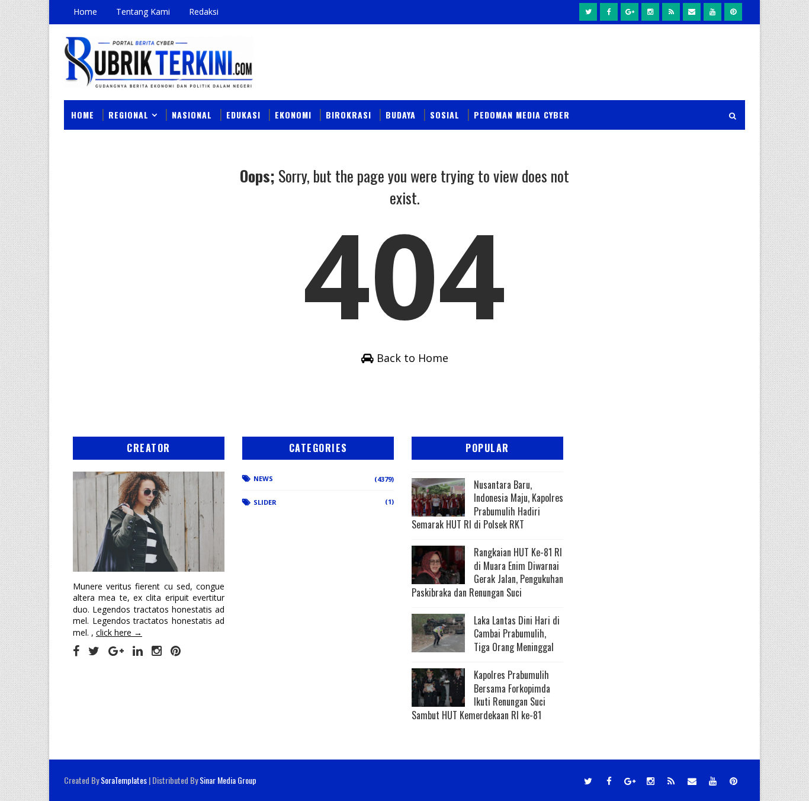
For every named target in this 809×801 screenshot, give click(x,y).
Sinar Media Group (228, 780)
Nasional (192, 114)
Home (85, 11)
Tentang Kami (143, 11)
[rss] (671, 12)
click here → (119, 632)
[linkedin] (138, 651)
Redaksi (204, 11)
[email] (692, 12)
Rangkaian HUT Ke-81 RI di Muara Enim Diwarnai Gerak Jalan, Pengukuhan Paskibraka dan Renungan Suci (487, 572)
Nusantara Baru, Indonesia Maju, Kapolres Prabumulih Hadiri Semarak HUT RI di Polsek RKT (487, 504)
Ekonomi (293, 114)
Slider (265, 502)
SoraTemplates (124, 780)
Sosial (445, 114)
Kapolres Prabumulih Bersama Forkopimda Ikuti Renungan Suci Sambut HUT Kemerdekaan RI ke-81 (481, 695)
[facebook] (609, 12)
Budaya (401, 114)
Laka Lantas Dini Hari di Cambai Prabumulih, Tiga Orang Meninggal (517, 633)
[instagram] (650, 12)
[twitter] (588, 12)
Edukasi (243, 114)
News (263, 478)
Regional (128, 114)
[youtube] (712, 12)
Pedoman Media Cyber (522, 114)
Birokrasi (348, 114)
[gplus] (629, 12)
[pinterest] (733, 12)
